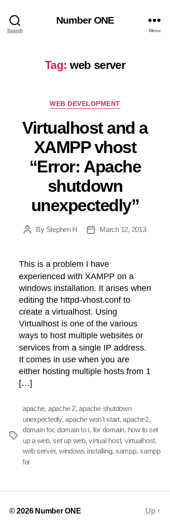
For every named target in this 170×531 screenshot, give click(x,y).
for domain (108, 430)
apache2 (135, 419)
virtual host (105, 441)
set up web (69, 441)
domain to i (73, 430)
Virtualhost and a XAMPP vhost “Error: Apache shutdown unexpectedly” (85, 166)
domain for (38, 430)
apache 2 (62, 408)
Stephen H (62, 229)
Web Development (85, 103)
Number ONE (85, 20)
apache (33, 408)
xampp (126, 451)
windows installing (85, 451)
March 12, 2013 (123, 229)
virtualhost (140, 441)
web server (39, 451)
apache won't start (92, 419)
